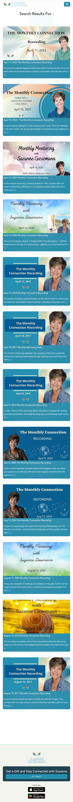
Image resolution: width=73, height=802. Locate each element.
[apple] (36, 788)
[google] (36, 794)
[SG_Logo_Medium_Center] (36, 752)
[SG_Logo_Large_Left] (15, 2)
